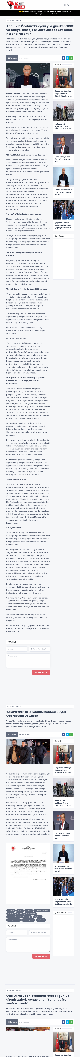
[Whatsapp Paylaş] (71, 58)
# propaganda (28, 920)
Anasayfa (10, 21)
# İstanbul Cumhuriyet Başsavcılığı (19, 917)
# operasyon (30, 914)
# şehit (19, 914)
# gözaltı (38, 917)
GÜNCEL (18, 21)
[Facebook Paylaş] (63, 58)
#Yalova (11, 910)
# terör (28, 910)
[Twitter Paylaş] (67, 58)
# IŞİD (20, 910)
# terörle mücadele (41, 910)
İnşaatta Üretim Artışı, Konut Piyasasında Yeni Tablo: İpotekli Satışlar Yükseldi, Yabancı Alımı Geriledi (46, 13)
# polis (10, 914)
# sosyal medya (13, 920)
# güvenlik (41, 920)
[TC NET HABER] (16, 5)
